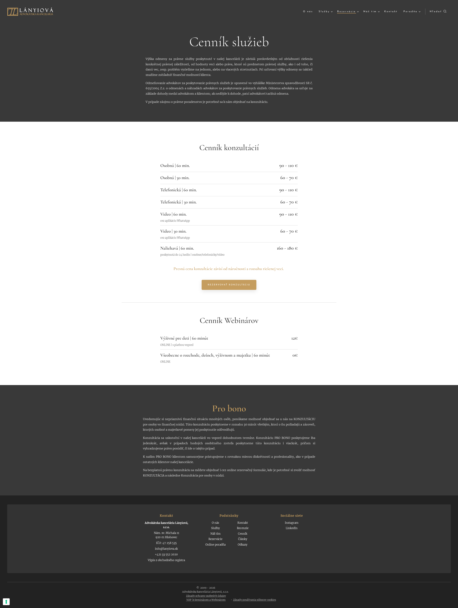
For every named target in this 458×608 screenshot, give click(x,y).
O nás (215, 522)
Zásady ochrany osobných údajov (206, 595)
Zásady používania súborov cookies (254, 599)
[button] (438, 11)
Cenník (242, 533)
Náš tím (215, 533)
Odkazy (242, 544)
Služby (215, 528)
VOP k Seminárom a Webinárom (206, 599)
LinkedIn (292, 528)
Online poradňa (215, 544)
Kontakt (242, 522)
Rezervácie (215, 539)
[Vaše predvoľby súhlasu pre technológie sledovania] (6, 601)
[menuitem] (309, 11)
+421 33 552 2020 (166, 554)
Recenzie (243, 528)
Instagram (291, 522)
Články (242, 539)
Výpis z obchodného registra (166, 560)
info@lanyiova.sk (166, 548)
